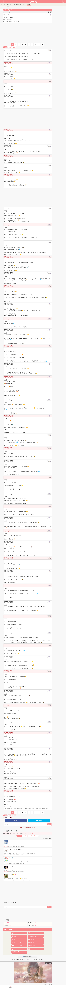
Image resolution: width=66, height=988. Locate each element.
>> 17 (6, 321)
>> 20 (6, 366)
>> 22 (6, 402)
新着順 (10, 47)
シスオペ (32, 948)
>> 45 (6, 735)
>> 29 (6, 509)
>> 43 (6, 708)
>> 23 (6, 418)
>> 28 (6, 496)
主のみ (14, 47)
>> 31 (6, 533)
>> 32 (6, 544)
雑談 (15, 948)
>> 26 (6, 464)
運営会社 (13, 959)
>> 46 (6, 751)
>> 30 (6, 520)
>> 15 (6, 289)
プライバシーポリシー (25, 959)
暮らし (11, 4)
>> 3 (5, 84)
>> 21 (6, 379)
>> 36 (6, 604)
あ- (48, 12)
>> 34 (6, 573)
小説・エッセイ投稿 (18, 945)
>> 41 (6, 674)
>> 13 (6, 259)
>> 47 (6, 764)
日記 (6, 922)
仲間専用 (7, 925)
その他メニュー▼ (7, 817)
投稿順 (6, 47)
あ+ (50, 12)
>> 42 (6, 693)
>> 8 (5, 168)
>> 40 (6, 659)
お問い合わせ (40, 959)
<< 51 (6, 808)
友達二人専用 (32, 925)
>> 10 (6, 211)
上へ (33, 987)
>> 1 (5, 65)
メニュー (2, 2)
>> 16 (6, 306)
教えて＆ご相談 (33, 936)
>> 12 (6, 245)
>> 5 (5, 132)
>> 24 (6, 438)
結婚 (8, 4)
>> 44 (6, 724)
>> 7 (5, 158)
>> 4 (5, 98)
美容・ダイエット (22, 4)
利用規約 (18, 959)
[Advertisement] (29, 118)
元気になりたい (9, 19)
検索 (64, 2)
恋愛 (1, 4)
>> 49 (6, 793)
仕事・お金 (16, 4)
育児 (4, 4)
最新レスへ (11, 987)
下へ (55, 987)
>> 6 (5, 149)
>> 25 (6, 451)
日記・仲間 (32, 945)
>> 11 (6, 227)
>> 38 (6, 635)
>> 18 (6, 332)
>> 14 (6, 276)
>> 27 (6, 480)
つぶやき (32, 922)
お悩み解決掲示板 (15, 952)
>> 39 (6, 648)
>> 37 (6, 619)
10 (42, 44)
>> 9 (5, 177)
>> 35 (6, 588)
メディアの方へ (34, 959)
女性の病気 (32, 942)
